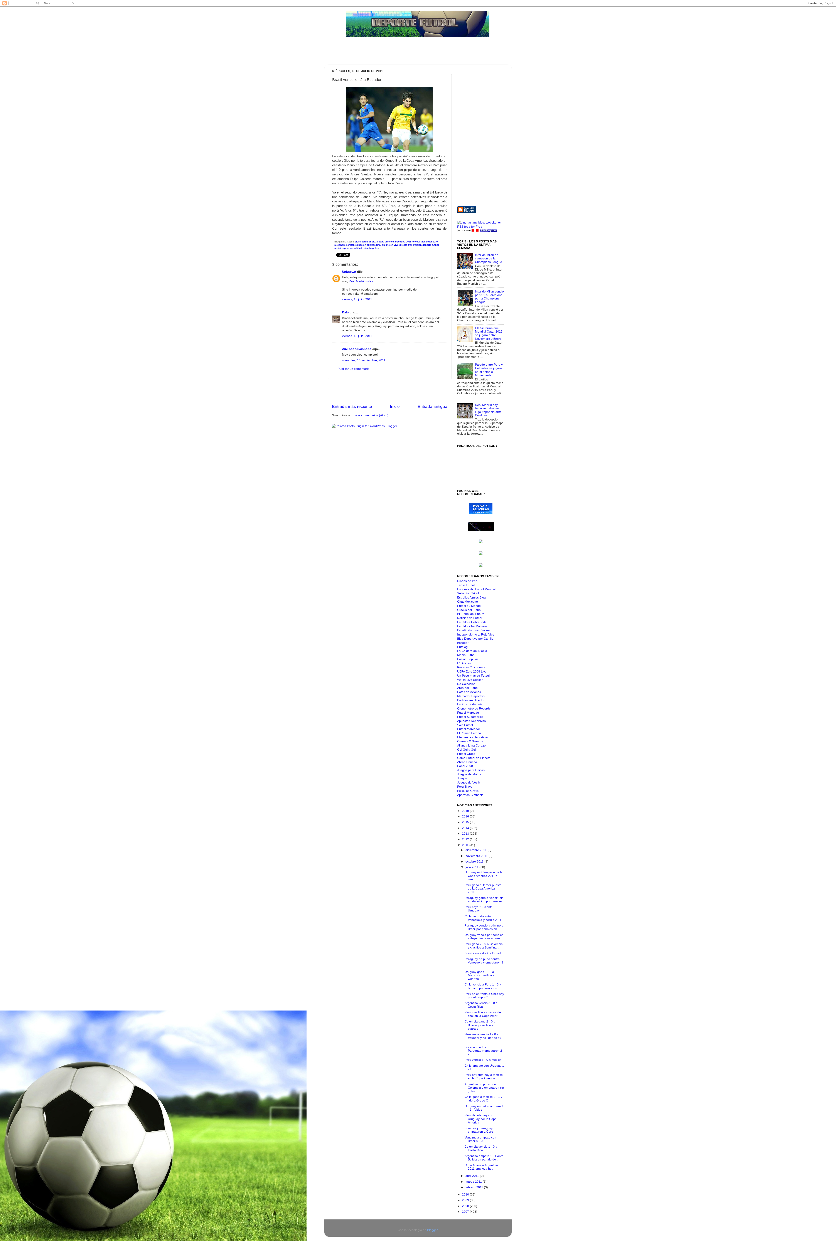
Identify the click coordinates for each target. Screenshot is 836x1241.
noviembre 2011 (477, 856)
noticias (339, 248)
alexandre (340, 245)
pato (435, 241)
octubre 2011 (474, 861)
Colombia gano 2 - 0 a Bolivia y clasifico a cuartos (480, 1025)
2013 (466, 833)
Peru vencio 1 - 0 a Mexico (483, 1059)
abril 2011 (472, 1175)
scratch (350, 245)
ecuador (366, 241)
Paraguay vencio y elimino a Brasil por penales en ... (484, 927)
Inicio (395, 406)
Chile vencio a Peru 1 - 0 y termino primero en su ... (483, 986)
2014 (466, 828)
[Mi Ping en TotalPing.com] (488, 231)
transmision (415, 245)
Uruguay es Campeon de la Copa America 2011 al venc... (483, 876)
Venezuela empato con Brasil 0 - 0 (480, 1139)
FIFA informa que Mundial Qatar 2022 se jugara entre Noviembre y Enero (488, 333)
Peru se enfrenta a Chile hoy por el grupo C (484, 995)
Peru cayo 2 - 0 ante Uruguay (479, 908)
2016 (466, 816)
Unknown (349, 271)
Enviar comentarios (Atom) (370, 415)
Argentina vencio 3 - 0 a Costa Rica (481, 1004)
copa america (386, 241)
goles (375, 248)
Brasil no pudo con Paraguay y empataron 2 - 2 (484, 1051)
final (378, 245)
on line (386, 245)
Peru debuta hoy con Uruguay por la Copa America (481, 1119)
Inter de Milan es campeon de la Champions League (488, 258)
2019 (466, 810)
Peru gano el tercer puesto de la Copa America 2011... (483, 888)
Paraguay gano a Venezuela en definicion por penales (484, 899)
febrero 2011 (474, 1187)
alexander (426, 241)
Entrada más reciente (352, 406)
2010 (466, 1194)
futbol (435, 245)
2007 (466, 1211)
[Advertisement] (408, 53)
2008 (466, 1206)
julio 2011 (472, 867)
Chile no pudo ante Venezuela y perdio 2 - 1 (483, 918)
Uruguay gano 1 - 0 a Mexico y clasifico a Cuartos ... (479, 975)
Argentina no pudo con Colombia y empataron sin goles (484, 1088)
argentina (399, 241)
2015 (466, 822)
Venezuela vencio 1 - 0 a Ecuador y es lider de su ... (483, 1038)
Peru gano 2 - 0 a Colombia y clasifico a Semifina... (484, 945)
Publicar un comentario (353, 368)
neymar (416, 241)
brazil (375, 241)
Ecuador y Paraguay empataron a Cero (479, 1130)
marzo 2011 (474, 1181)
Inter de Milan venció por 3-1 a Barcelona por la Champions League (489, 297)
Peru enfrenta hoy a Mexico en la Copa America (484, 1076)
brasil (358, 241)
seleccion (360, 245)
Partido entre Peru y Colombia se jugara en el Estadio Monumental (489, 370)
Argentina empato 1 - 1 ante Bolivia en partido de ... (484, 1157)
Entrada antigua (432, 406)
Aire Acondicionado (356, 349)
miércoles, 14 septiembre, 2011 (363, 360)
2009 (466, 1200)
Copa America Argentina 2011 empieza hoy (481, 1167)
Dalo (345, 312)
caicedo (367, 248)
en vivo (394, 245)
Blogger (432, 1230)
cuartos (371, 245)
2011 (408, 241)
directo (403, 245)
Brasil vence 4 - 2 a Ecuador (484, 953)
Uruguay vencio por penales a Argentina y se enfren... (484, 936)
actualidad (356, 248)
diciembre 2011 (476, 850)
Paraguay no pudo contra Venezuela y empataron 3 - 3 (484, 962)
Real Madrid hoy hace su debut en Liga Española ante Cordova (488, 410)
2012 (466, 839)
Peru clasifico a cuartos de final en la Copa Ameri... (483, 1014)
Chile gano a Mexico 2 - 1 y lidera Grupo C (483, 1098)
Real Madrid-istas (361, 281)
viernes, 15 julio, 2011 (357, 299)
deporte (426, 245)
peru (346, 248)
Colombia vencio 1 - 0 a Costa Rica (481, 1148)
